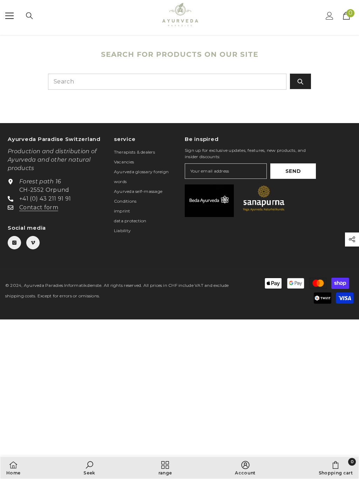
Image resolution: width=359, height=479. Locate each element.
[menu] (9, 16)
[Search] (29, 16)
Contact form (38, 207)
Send (293, 171)
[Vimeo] (33, 242)
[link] (89, 468)
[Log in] (329, 16)
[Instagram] (14, 242)
